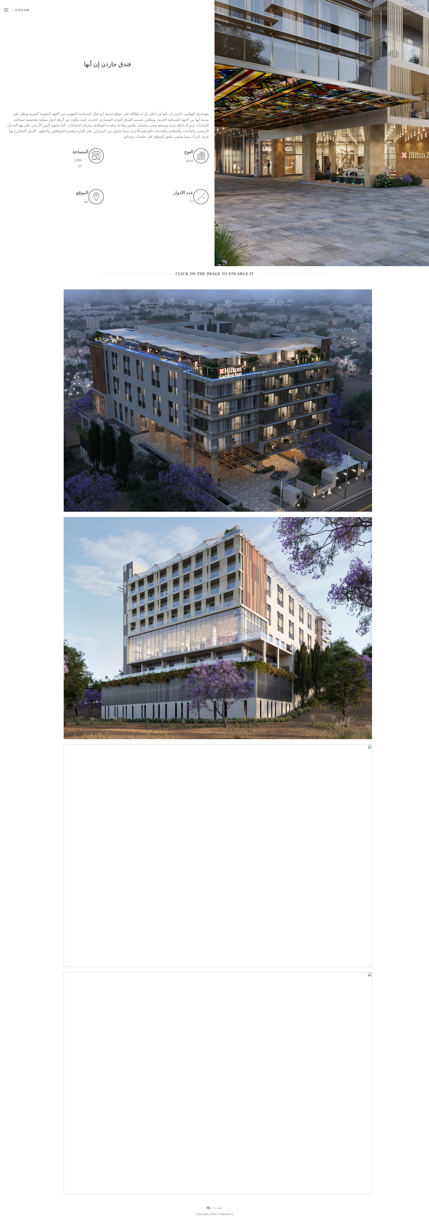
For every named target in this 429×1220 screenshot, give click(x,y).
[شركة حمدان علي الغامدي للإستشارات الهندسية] (398, 10)
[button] (6, 9)
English (22, 10)
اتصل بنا (217, 1207)
